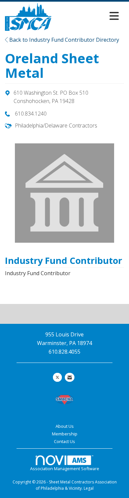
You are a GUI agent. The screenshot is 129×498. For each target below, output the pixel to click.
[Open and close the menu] (87, 16)
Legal (89, 488)
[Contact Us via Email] (69, 377)
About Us (65, 426)
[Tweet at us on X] (57, 377)
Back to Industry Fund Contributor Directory (63, 39)
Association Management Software (64, 469)
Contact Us (64, 441)
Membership (64, 434)
